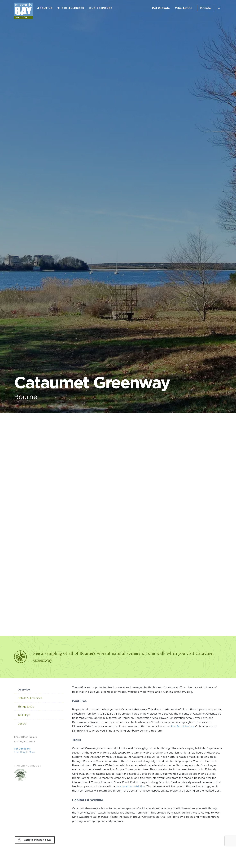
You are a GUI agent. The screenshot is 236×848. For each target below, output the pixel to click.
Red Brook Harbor (182, 726)
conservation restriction (130, 786)
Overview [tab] (24, 689)
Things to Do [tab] (26, 706)
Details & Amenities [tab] (30, 698)
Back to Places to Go (37, 840)
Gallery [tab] (22, 723)
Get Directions (24, 750)
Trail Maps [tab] (24, 715)
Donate (205, 8)
